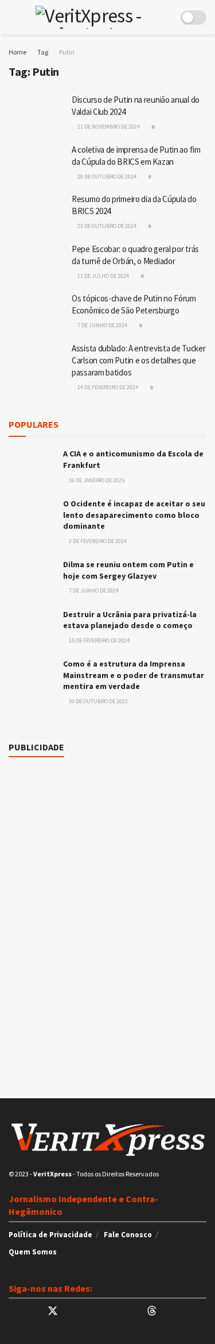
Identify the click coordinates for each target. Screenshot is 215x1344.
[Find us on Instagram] (132, 1311)
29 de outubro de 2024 (106, 176)
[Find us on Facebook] (93, 1311)
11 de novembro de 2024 (108, 126)
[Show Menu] (13, 17)
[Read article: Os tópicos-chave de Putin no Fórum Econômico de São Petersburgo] (37, 313)
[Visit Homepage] (99, 17)
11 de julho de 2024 (102, 276)
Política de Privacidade (50, 1235)
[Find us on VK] (112, 1311)
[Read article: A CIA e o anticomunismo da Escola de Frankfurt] (31, 464)
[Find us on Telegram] (32, 1311)
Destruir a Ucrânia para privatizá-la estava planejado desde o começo (130, 620)
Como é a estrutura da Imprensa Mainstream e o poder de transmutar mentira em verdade (133, 675)
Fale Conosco (128, 1235)
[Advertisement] (107, 816)
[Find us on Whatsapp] (13, 1311)
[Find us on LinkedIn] (73, 1311)
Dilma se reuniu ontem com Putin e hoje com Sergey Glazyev (128, 570)
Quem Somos (33, 1252)
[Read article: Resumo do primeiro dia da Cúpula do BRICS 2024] (37, 213)
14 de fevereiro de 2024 (107, 387)
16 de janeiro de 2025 (96, 480)
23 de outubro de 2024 (106, 226)
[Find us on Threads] (152, 1311)
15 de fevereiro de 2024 (99, 640)
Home (17, 52)
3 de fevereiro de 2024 (97, 541)
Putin (67, 52)
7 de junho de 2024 (101, 325)
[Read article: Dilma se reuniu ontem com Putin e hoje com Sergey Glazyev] (31, 575)
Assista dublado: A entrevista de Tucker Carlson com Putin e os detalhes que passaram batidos (138, 360)
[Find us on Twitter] (53, 1311)
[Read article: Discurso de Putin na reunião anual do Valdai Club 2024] (37, 114)
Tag (42, 52)
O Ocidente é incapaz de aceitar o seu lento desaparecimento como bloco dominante (134, 514)
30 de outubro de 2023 (98, 701)
